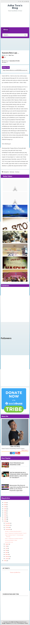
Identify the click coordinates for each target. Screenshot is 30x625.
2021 (5, 504)
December (7, 523)
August (7, 544)
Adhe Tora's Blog (15, 6)
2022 (5, 502)
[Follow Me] (14, 453)
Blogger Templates (6, 623)
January (7, 558)
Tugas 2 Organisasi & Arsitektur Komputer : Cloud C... (16, 533)
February (7, 556)
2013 (5, 519)
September (8, 529)
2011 (5, 560)
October (7, 527)
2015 (5, 515)
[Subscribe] (19, 453)
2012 (5, 521)
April (6, 552)
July (6, 546)
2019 (5, 508)
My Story (17, 171)
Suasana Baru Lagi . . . (9, 542)
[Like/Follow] (11, 453)
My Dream (12, 171)
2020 (5, 506)
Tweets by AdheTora (15, 572)
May (6, 550)
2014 (5, 517)
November (7, 525)
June (6, 548)
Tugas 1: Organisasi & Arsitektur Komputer (14, 538)
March (6, 554)
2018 (5, 511)
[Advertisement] (15, 19)
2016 (5, 513)
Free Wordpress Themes (22, 623)
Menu (6, 29)
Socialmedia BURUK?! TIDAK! (11, 540)
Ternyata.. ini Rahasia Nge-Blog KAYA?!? (13, 531)
